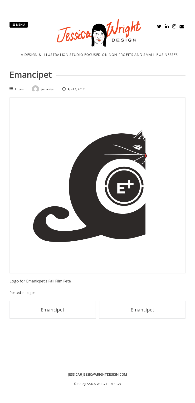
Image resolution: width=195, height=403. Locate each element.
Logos (19, 89)
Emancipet (52, 309)
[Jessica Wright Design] (99, 49)
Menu (20, 25)
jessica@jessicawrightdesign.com (97, 374)
